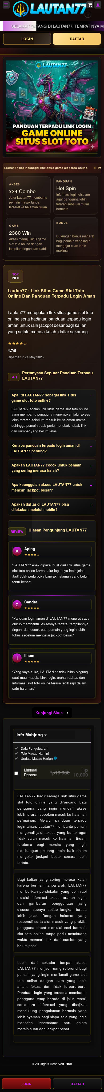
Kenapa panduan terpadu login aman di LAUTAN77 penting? (45, 448)
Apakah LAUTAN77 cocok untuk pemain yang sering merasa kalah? (46, 467)
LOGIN (27, 38)
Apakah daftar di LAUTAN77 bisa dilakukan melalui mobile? (40, 507)
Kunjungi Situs (49, 712)
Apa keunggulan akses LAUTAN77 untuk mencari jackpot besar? (46, 487)
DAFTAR (77, 38)
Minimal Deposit (56, 772)
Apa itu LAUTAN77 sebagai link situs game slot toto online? (43, 397)
